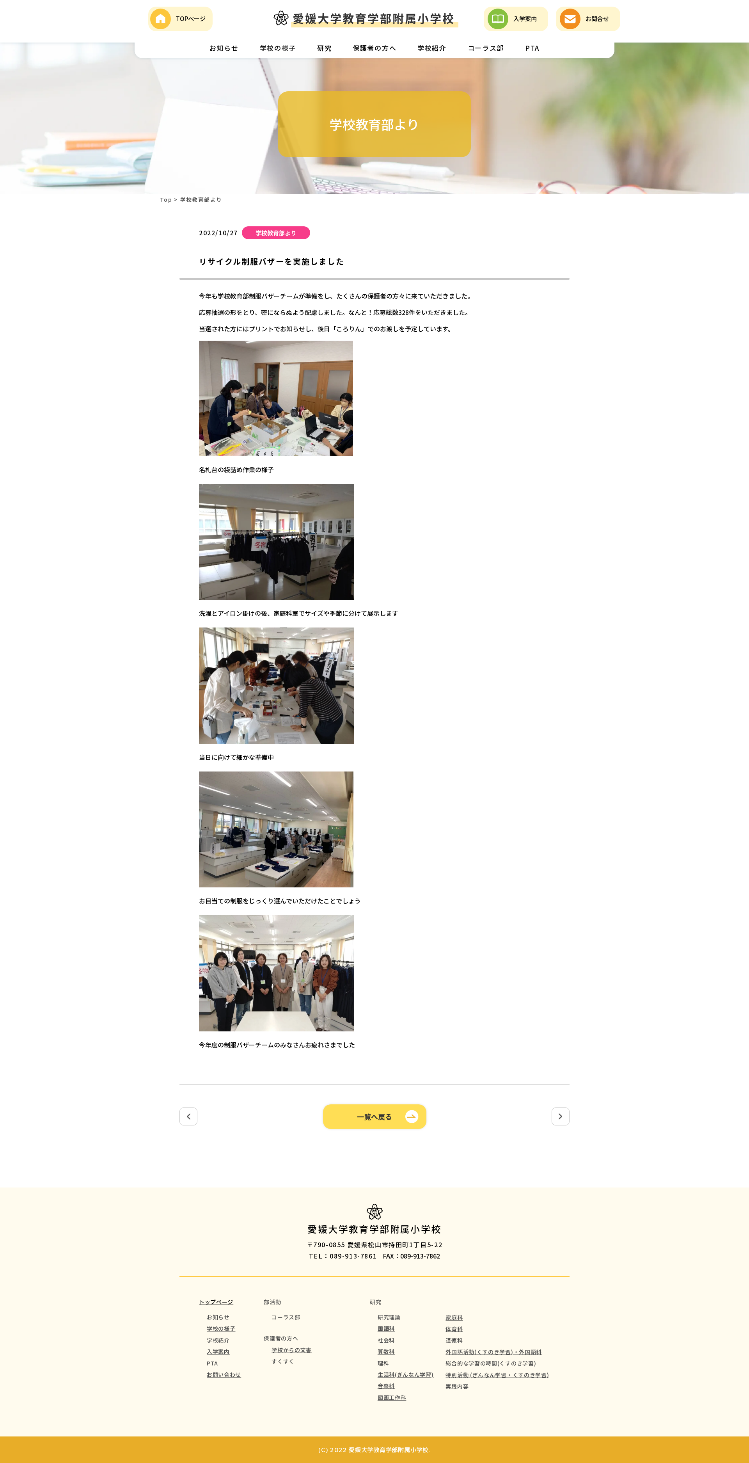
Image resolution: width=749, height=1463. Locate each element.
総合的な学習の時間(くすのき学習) (490, 1363)
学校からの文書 (292, 1350)
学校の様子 (278, 48)
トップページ (216, 1302)
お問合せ (597, 18)
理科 (383, 1363)
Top (166, 199)
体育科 (454, 1329)
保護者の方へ (374, 48)
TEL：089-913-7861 (343, 1255)
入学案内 (525, 18)
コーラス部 (486, 48)
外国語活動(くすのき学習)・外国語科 (493, 1352)
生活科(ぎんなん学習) (406, 1374)
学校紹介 (432, 48)
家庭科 (454, 1317)
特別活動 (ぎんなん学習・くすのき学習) (497, 1375)
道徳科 (454, 1340)
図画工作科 (392, 1397)
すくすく (283, 1361)
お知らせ (224, 48)
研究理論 (389, 1317)
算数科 (386, 1351)
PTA (532, 48)
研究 (324, 48)
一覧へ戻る (374, 1116)
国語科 (386, 1328)
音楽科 (386, 1386)
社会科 (386, 1340)
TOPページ (191, 18)
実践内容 (457, 1386)
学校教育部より (276, 233)
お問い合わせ (224, 1374)
